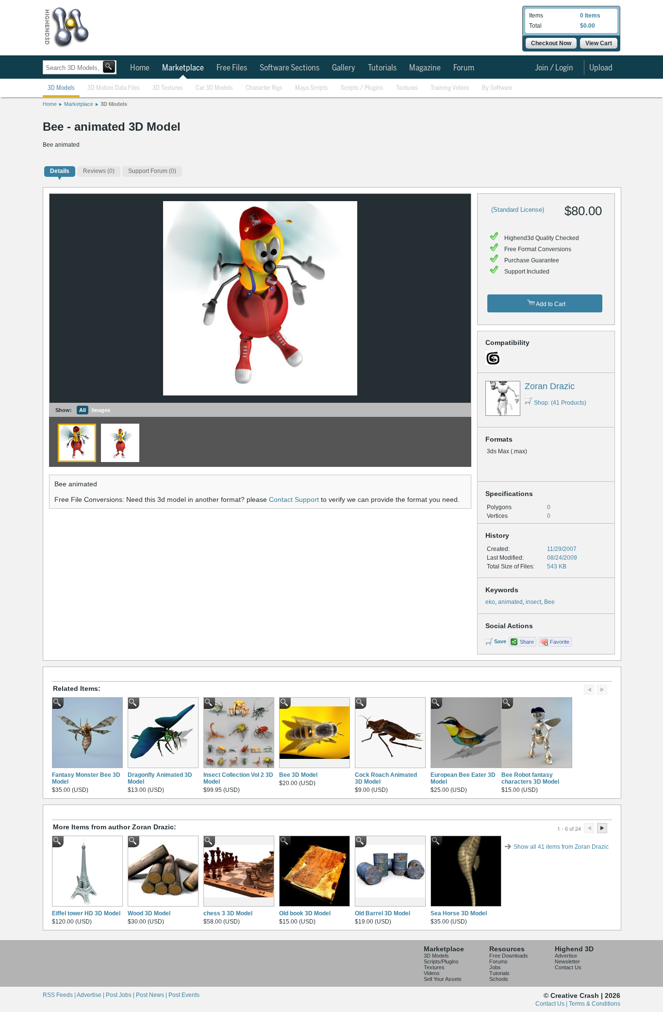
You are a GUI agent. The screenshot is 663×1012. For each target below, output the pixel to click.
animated (510, 602)
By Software (497, 88)
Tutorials (382, 68)
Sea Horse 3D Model (459, 913)
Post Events (183, 995)
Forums (498, 961)
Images (101, 410)
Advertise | (91, 995)
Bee (549, 602)
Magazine (425, 68)
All (82, 410)
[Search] (109, 67)
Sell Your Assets (443, 979)
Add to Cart (550, 304)
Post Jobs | (121, 995)
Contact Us (568, 967)
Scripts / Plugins (362, 88)
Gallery (343, 68)
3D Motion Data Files (113, 88)
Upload (601, 68)
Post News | (152, 995)
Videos (432, 973)
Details (59, 171)
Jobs (495, 967)
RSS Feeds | (60, 995)
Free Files (231, 68)
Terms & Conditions (594, 1003)
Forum (463, 68)
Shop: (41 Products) (560, 402)
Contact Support (294, 499)
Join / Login (554, 68)
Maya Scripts (311, 88)
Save (500, 641)
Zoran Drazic (550, 386)
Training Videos (450, 88)
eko (490, 602)
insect (533, 602)
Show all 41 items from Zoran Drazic (561, 846)
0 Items (590, 15)
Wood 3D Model (149, 913)
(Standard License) (517, 209)
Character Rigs (264, 88)
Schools (498, 979)
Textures (407, 88)
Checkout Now (551, 43)
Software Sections (289, 68)
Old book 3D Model (305, 913)
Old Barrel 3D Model (382, 913)
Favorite (559, 642)
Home (139, 68)
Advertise (566, 956)
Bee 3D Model (298, 775)
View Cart (598, 43)
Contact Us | (552, 1003)
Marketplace (183, 68)
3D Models (61, 88)
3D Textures (167, 88)
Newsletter (567, 961)
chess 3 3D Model (227, 913)
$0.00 (587, 25)
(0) (99, 171)
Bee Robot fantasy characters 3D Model (530, 778)
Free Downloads (508, 956)
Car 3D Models (214, 88)
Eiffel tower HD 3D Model (86, 913)
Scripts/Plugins (441, 961)
